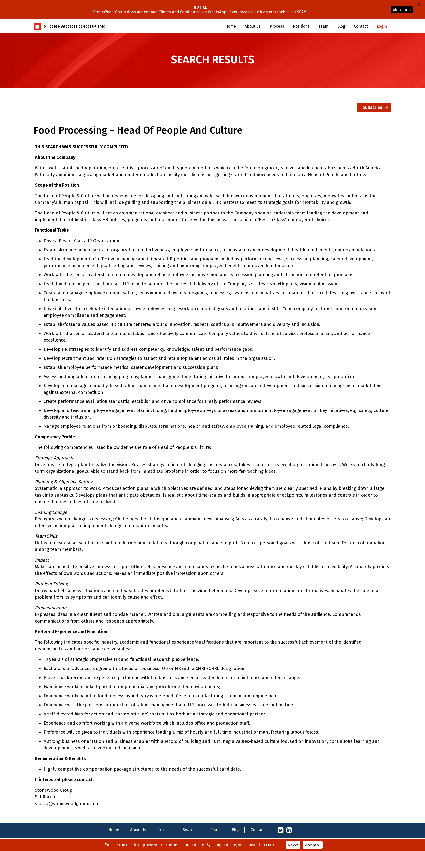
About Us (253, 26)
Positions (301, 26)
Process (277, 26)
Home (230, 26)
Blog (341, 26)
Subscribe (372, 107)
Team (323, 26)
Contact (361, 26)
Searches (191, 829)
